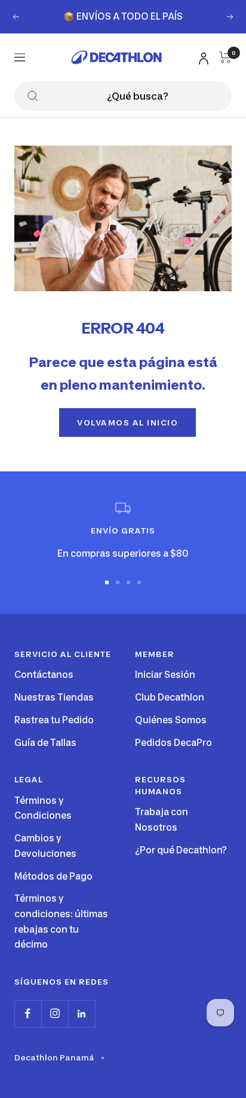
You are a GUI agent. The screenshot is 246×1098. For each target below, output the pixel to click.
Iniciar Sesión (165, 674)
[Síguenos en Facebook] (27, 1013)
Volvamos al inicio (127, 422)
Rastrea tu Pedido (54, 720)
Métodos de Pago (53, 876)
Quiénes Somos (171, 720)
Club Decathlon (169, 697)
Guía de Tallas (45, 742)
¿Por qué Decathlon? (181, 850)
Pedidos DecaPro (173, 742)
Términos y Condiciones (43, 808)
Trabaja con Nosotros (161, 819)
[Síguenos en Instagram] (54, 1013)
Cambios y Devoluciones (45, 845)
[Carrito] (225, 57)
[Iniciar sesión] (201, 56)
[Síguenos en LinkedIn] (81, 1013)
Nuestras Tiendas (54, 697)
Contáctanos (43, 674)
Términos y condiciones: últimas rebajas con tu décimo (61, 921)
